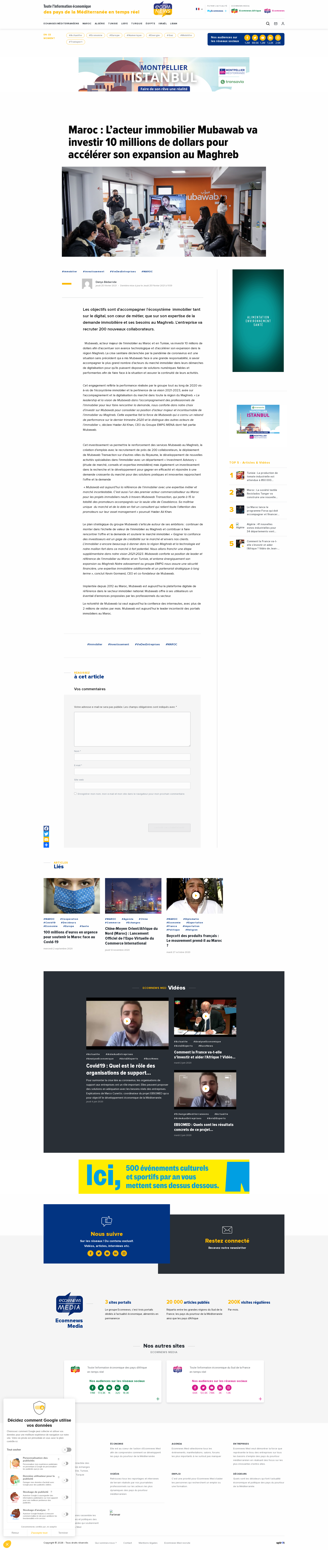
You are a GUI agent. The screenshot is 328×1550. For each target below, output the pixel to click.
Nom (77, 751)
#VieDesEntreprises (123, 271)
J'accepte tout (39, 1532)
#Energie (154, 35)
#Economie (95, 35)
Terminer (63, 1532)
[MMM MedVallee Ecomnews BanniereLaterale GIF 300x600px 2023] (258, 320)
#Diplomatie (191, 919)
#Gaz (170, 35)
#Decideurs (68, 922)
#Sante (84, 926)
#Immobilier (69, 271)
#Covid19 (49, 922)
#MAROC (147, 271)
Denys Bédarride (106, 282)
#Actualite (75, 35)
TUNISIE (113, 24)
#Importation (191, 926)
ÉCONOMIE (116, 1444)
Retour (15, 1532)
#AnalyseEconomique (100, 1059)
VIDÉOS (114, 1474)
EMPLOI (176, 1474)
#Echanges (133, 922)
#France (172, 926)
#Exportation (194, 922)
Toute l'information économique (91, 9)
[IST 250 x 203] (258, 422)
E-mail (78, 765)
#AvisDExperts (128, 1059)
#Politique (173, 930)
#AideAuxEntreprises (119, 1054)
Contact (127, 1543)
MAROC (87, 24)
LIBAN (173, 24)
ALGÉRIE (100, 24)
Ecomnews (215, 10)
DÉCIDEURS (240, 1474)
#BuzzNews (151, 1059)
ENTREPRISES (241, 1444)
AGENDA (177, 1444)
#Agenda (127, 919)
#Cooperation (69, 919)
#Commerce (113, 922)
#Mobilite (186, 35)
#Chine (143, 919)
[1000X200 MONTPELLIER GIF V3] (164, 1177)
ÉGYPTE (150, 24)
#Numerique (134, 35)
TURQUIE (136, 24)
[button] (7, 1544)
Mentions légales (148, 1543)
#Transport (75, 42)
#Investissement (93, 271)
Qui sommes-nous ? (106, 1543)
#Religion (192, 930)
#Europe (115, 35)
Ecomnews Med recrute (177, 1543)
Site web (79, 780)
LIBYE (124, 24)
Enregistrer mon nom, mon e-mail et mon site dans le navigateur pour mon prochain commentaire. (131, 794)
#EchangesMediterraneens (191, 1114)
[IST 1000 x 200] (164, 74)
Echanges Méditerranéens (61, 24)
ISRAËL (163, 24)
